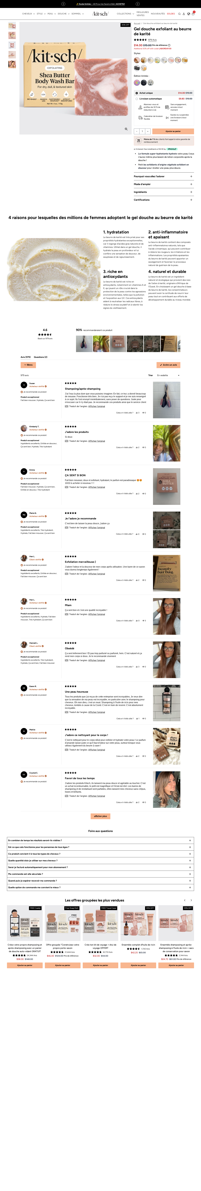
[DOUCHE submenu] (68, 13)
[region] (100, 4)
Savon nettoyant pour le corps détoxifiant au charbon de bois (137, 68)
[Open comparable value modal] (169, 45)
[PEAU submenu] (55, 13)
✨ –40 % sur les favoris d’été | (100, 4)
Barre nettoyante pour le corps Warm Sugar (144, 60)
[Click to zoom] (126, 129)
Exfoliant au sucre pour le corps (144, 68)
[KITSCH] (100, 13)
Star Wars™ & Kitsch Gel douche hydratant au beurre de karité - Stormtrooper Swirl (151, 83)
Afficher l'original (96, 406)
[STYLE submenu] (44, 13)
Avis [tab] (26, 358)
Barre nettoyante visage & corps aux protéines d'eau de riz (151, 60)
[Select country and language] (188, 13)
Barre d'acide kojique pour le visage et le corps (185, 60)
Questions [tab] (40, 358)
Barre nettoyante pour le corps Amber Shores (137, 60)
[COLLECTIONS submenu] (133, 13)
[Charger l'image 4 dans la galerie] (12, 55)
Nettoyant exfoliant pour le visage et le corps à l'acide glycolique (157, 60)
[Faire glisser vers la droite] (138, 4)
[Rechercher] (179, 14)
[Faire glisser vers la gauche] (63, 4)
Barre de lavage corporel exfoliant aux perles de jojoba (164, 60)
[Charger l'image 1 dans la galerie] (12, 25)
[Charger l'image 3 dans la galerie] (12, 45)
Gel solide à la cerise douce (171, 60)
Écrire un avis (171, 366)
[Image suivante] (178, 344)
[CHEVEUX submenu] (34, 13)
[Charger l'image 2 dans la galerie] (12, 35)
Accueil (137, 23)
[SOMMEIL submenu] (83, 13)
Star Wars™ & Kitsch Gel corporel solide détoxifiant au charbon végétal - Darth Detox (144, 83)
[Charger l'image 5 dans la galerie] (12, 64)
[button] (145, 40)
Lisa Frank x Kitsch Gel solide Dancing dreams (137, 83)
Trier (150, 375)
